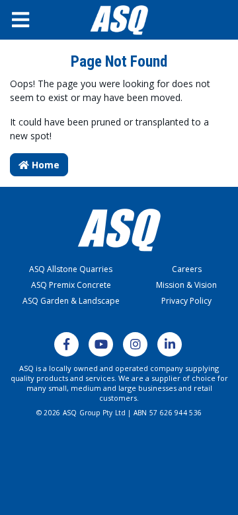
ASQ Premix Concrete (71, 285)
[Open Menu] (29, 20)
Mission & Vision (186, 285)
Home (44, 164)
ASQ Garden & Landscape (71, 300)
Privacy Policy (186, 300)
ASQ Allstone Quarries (70, 269)
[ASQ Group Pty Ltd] (118, 20)
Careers (187, 269)
